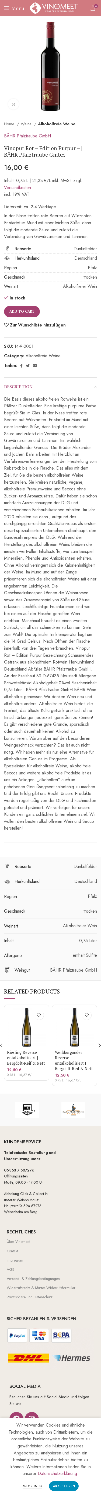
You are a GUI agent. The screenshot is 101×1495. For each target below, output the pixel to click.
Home (10, 124)
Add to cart (21, 311)
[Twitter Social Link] (27, 365)
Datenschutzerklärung (57, 1473)
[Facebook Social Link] (21, 365)
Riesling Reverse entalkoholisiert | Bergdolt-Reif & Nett (26, 1058)
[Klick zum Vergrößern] (13, 104)
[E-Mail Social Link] (34, 365)
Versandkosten (17, 187)
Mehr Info (32, 1486)
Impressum (15, 1260)
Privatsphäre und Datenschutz (30, 1297)
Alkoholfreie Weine (56, 124)
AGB (11, 1269)
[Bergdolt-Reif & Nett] (27, 1109)
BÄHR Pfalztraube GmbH (27, 136)
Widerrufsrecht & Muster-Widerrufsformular (41, 1288)
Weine (27, 124)
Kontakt (12, 1251)
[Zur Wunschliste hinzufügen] (39, 1015)
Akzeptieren (64, 1486)
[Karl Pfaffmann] (73, 1109)
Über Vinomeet (18, 1241)
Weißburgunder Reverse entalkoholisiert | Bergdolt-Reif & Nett (74, 1060)
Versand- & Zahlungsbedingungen (33, 1278)
